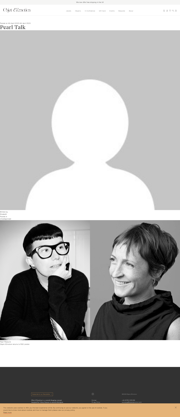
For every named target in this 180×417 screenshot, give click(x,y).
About (131, 11)
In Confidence (90, 11)
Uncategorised (5, 219)
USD (164, 11)
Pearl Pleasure (5, 342)
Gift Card (102, 11)
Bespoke (121, 11)
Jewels (68, 11)
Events (112, 11)
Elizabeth (3, 214)
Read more (7, 412)
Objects (78, 11)
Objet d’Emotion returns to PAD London (14, 344)
